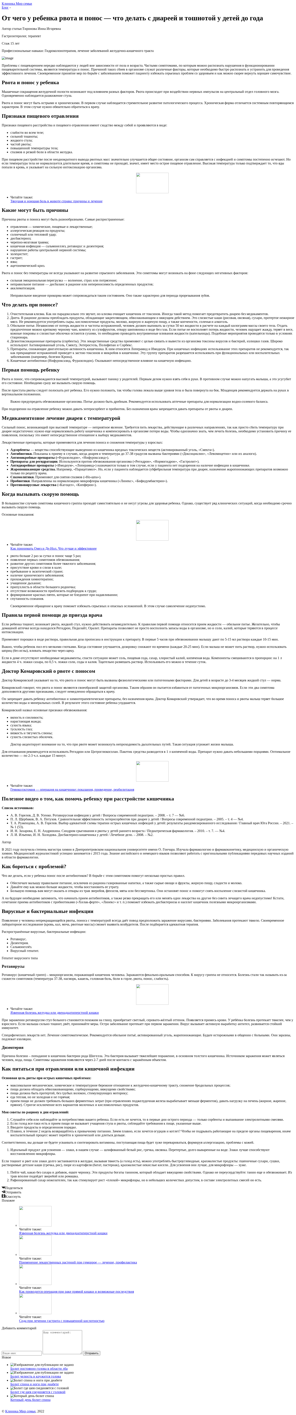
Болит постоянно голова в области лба (39, 1368)
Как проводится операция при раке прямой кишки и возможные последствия (76, 1291)
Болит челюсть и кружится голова (35, 1376)
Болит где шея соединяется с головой (37, 1392)
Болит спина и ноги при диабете (34, 1384)
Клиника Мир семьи (17, 3)
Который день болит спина (30, 1400)
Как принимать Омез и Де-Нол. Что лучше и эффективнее (53, 548)
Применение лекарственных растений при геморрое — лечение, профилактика (78, 1262)
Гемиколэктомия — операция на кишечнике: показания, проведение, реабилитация (72, 789)
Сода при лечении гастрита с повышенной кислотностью (61, 1321)
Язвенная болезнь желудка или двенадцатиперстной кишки (54, 1012)
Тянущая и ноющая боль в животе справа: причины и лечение (56, 201)
